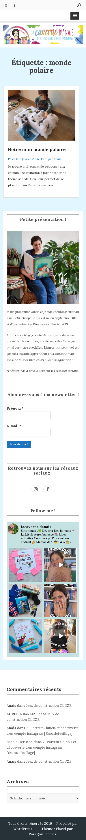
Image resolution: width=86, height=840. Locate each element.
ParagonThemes (42, 834)
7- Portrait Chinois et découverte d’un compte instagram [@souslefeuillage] (41, 747)
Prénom (15, 408)
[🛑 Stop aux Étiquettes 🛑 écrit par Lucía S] (25, 565)
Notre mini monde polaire (37, 149)
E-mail (14, 426)
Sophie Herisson (20, 742)
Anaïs (57, 159)
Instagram (6, 5)
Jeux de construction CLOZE (48, 705)
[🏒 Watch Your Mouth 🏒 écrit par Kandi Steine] (25, 600)
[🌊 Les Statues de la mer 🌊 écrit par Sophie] (25, 636)
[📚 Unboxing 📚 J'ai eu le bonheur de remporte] (60, 565)
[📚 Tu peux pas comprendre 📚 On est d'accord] (60, 636)
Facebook (14, 5)
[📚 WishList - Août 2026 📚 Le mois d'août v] (60, 600)
